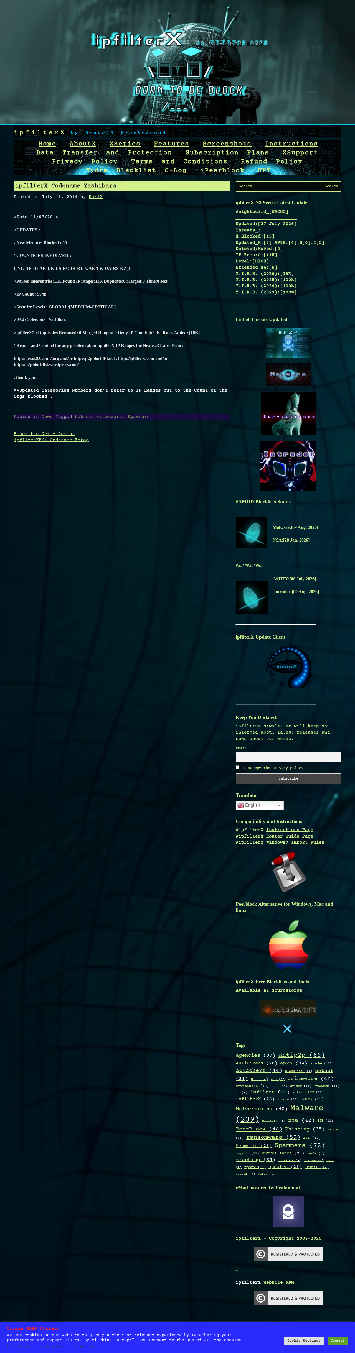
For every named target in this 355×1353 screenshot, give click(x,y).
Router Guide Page (289, 836)
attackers (259, 1071)
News (47, 416)
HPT (264, 170)
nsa (301, 1120)
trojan (314, 1160)
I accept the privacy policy (272, 768)
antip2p (301, 1055)
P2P (325, 1121)
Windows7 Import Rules (295, 842)
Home (47, 144)
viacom (245, 1174)
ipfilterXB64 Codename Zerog (51, 440)
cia (278, 1079)
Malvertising (262, 1109)
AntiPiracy (256, 1063)
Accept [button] (338, 1341)
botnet (83, 416)
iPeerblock (222, 170)
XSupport (300, 153)
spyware (247, 1153)
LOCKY (312, 1099)
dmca (279, 1086)
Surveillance (283, 1153)
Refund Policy (272, 161)
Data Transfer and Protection (104, 153)
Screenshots (227, 144)
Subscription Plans (227, 153)
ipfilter (270, 1092)
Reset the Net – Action (44, 434)
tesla (315, 1153)
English (252, 805)
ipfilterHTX (308, 1092)
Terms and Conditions (179, 161)
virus (266, 1174)
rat (312, 1138)
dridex (300, 1086)
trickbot (289, 1160)
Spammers (139, 416)
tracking (255, 1160)
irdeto (288, 1099)
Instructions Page (289, 830)
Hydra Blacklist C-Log (136, 170)
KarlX (96, 197)
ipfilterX (40, 132)
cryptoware (252, 1086)
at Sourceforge (282, 990)
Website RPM (278, 1282)
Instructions (291, 144)
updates (285, 1167)
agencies (255, 1055)
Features (171, 144)
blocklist (298, 1071)
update (255, 1167)
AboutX (83, 144)
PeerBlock (259, 1129)
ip (241, 1092)
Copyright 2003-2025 (295, 1238)
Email (241, 748)
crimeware (109, 416)
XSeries (125, 144)
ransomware (273, 1137)
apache (321, 1064)
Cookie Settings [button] (304, 1341)
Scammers (254, 1146)
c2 (259, 1079)
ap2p (294, 1063)
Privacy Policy (85, 161)
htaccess (326, 1086)
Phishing (305, 1129)
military (273, 1121)
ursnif (317, 1167)
